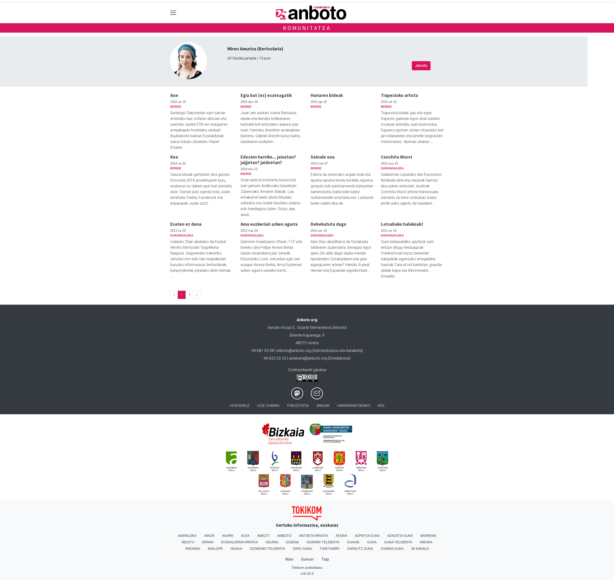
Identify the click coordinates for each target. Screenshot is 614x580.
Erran (207, 542)
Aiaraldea (187, 536)
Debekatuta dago (328, 224)
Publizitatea (298, 406)
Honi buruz (239, 406)
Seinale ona (323, 157)
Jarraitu (421, 65)
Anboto (284, 536)
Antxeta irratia (313, 536)
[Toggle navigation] (173, 12)
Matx (289, 559)
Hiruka (426, 542)
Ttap (325, 559)
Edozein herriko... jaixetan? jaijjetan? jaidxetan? (268, 159)
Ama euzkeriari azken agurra (269, 224)
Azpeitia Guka (367, 536)
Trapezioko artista (399, 95)
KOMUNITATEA (307, 28)
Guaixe (353, 542)
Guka (372, 542)
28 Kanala (420, 548)
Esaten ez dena (185, 224)
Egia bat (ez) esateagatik (266, 95)
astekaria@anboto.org (308, 358)
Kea (174, 157)
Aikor (209, 536)
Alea (245, 536)
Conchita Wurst (396, 157)
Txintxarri (329, 548)
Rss (381, 406)
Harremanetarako (353, 406)
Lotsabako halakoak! (402, 224)
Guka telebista (398, 542)
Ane (174, 95)
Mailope (215, 548)
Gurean (307, 559)
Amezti (263, 536)
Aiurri (227, 536)
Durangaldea (392, 168)
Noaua (236, 548)
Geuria (272, 542)
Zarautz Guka (360, 548)
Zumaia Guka (392, 548)
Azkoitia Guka (400, 536)
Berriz (175, 106)
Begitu (188, 542)
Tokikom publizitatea (307, 567)
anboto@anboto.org (294, 350)
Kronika (192, 548)
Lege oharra (268, 406)
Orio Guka (302, 548)
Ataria (341, 536)
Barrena (428, 536)
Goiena (292, 542)
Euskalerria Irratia (239, 542)
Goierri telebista (323, 542)
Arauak (323, 406)
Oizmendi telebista (267, 548)
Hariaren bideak (327, 95)
